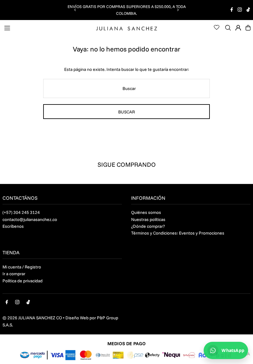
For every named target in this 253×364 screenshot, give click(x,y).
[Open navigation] (46, 27)
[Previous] (75, 10)
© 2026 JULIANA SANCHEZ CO (32, 318)
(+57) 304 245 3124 (21, 212)
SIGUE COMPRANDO (126, 164)
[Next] (178, 10)
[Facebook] (231, 10)
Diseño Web (77, 318)
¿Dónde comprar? (148, 226)
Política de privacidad (22, 281)
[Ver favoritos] (216, 27)
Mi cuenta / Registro (21, 267)
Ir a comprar (13, 273)
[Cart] (248, 28)
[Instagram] (240, 10)
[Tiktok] (248, 10)
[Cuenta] (238, 28)
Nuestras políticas (148, 219)
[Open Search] (228, 28)
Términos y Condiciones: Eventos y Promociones (177, 233)
